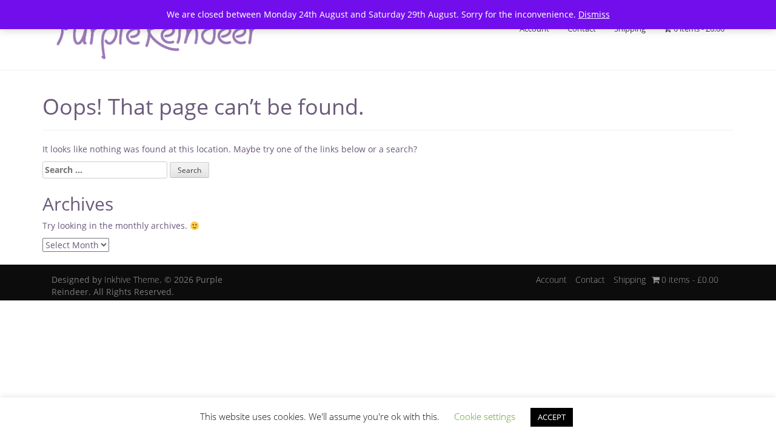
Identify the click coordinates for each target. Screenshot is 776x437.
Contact (581, 28)
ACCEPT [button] (552, 417)
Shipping (630, 28)
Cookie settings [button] (484, 416)
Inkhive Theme (131, 279)
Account (534, 28)
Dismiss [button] (594, 14)
